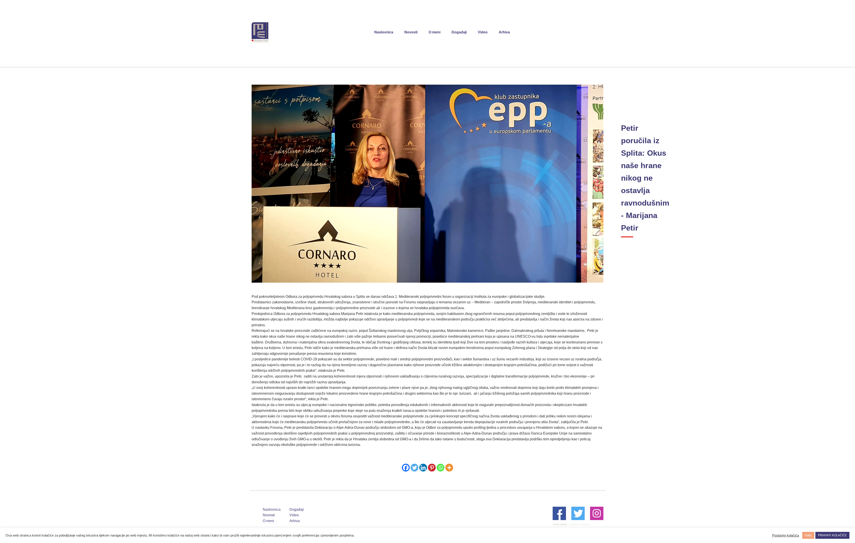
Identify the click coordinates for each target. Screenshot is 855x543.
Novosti (410, 32)
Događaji (459, 32)
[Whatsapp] (440, 468)
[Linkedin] (423, 468)
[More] (449, 468)
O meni (434, 32)
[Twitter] (414, 468)
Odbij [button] (808, 535)
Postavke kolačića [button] (785, 535)
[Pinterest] (432, 468)
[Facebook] (406, 468)
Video (483, 32)
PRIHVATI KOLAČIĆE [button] (832, 535)
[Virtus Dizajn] (571, 524)
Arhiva (504, 32)
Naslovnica (383, 32)
